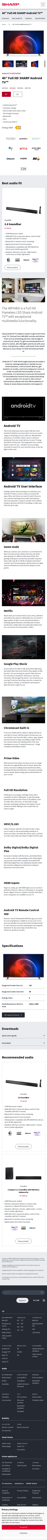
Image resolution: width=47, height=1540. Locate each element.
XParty (4, 1381)
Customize (23, 1533)
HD (18, 1355)
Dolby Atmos (6, 1332)
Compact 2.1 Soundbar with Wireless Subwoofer (23, 1190)
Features (28, 18)
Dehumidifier (6, 1474)
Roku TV (5, 1355)
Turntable (20, 1411)
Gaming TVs (6, 1329)
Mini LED (5, 1320)
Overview (5, 18)
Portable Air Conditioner (6, 1470)
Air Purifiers (6, 1465)
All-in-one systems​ (20, 1401)
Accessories (6, 1400)
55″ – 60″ (20, 1324)
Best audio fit (17, 18)
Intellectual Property (36, 1492)
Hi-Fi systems (22, 1397)
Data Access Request (21, 1506)
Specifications (40, 18)
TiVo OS (4, 1358)
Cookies (5, 1505)
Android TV (6, 1349)
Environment (36, 1498)
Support (35, 1505)
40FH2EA (5, 88)
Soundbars (21, 1381)
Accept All (23, 1527)
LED (33, 1329)
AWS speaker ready (7, 1337)
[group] (23, 44)
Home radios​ (36, 1397)
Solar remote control (37, 1355)
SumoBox (5, 1384)
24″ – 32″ (20, 1330)
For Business (7, 1483)
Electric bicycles (23, 1427)
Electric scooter (7, 1427)
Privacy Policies (22, 1491)
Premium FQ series (6, 1325)
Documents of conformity (7, 1499)
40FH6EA (20, 88)
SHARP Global (31, 1483)
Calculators (19, 1483)
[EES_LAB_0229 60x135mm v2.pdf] (18, 127)
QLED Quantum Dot (37, 1325)
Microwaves (36, 1465)
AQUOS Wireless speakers (38, 1350)
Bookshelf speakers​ (20, 1407)
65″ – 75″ (20, 1320)
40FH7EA (28, 88)
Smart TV (5, 1362)
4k (18, 1349)
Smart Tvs (20, 1446)
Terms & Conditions (6, 1492)
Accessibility (21, 1498)
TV (9, 24)
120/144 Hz (36, 1332)
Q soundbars (21, 1377)
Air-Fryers (35, 1469)
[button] (22, 298)
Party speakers (37, 1377)
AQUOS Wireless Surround (23, 1385)
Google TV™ (6, 1352)
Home (4, 24)
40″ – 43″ (20, 1327)
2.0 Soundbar (12, 224)
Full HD (19, 1352)
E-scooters (21, 1449)
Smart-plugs (6, 1446)
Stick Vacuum (22, 1465)
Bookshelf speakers (36, 1382)
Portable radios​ (38, 1400)
